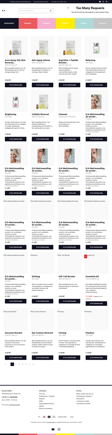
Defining (36, 277)
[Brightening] (16, 101)
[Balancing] (96, 47)
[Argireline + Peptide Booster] (69, 47)
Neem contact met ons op (84, 394)
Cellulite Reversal (40, 115)
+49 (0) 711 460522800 (9, 397)
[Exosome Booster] (16, 319)
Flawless (90, 334)
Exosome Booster (13, 334)
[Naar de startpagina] (4, 11)
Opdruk (41, 406)
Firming (62, 334)
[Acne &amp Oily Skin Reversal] (16, 47)
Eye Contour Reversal (42, 334)
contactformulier (14, 405)
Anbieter (42, 399)
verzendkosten (51, 422)
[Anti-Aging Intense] (42, 47)
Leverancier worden (82, 401)
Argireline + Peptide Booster (68, 62)
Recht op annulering (45, 408)
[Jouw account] (68, 7)
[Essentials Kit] (96, 263)
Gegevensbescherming (46, 403)
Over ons (42, 394)
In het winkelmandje (15, 85)
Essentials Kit (92, 277)
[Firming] (69, 319)
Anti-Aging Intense (41, 61)
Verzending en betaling (83, 396)
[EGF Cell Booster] (69, 263)
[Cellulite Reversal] (42, 101)
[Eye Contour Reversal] (42, 319)
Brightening (10, 115)
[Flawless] (96, 319)
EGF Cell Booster (67, 277)
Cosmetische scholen (83, 403)
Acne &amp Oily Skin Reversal (15, 62)
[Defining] (42, 263)
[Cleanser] (69, 101)
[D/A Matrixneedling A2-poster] (96, 101)
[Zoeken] (50, 10)
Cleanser (67, 115)
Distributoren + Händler (46, 396)
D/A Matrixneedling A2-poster (95, 116)
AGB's (41, 401)
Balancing (90, 61)
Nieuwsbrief (80, 399)
